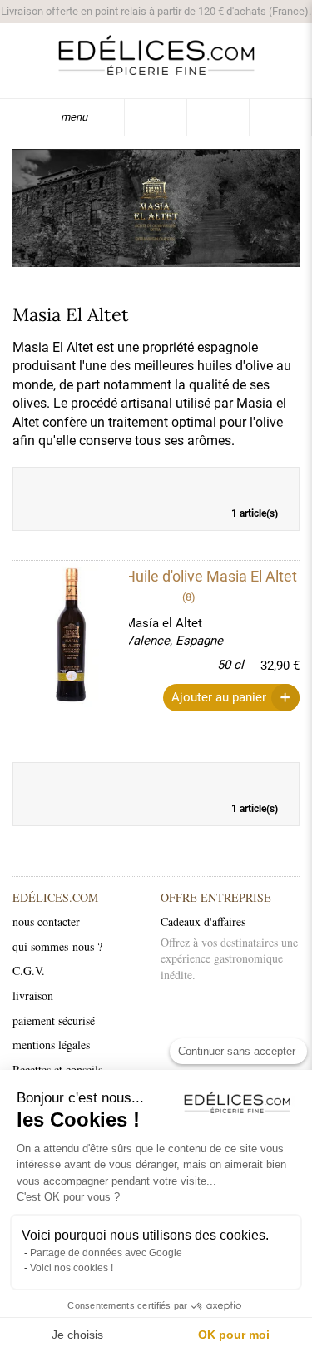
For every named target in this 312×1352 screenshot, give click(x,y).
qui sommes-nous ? (57, 946)
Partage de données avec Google (106, 1253)
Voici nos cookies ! (71, 1268)
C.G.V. (28, 970)
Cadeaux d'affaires (203, 921)
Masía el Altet (163, 623)
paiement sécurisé (53, 1020)
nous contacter (46, 921)
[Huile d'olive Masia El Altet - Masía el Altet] (60, 634)
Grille (248, 484)
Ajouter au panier (218, 697)
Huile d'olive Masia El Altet (211, 576)
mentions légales (51, 1044)
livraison (32, 995)
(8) (189, 597)
